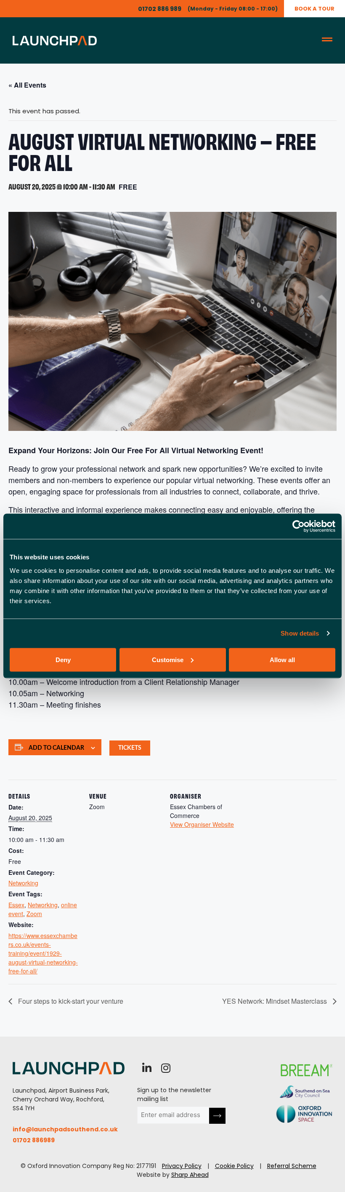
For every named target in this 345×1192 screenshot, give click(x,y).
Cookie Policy (234, 1166)
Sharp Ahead (190, 1175)
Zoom (34, 913)
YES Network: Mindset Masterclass (275, 1001)
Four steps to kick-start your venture (69, 1001)
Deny (63, 659)
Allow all (282, 659)
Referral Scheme (291, 1166)
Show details (300, 633)
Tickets (129, 748)
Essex (16, 905)
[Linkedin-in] (146, 1067)
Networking (23, 883)
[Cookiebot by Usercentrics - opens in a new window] (298, 526)
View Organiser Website (202, 824)
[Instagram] (165, 1067)
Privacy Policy (182, 1166)
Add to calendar (56, 748)
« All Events (27, 85)
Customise (167, 659)
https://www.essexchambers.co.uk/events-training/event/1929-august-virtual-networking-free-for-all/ (43, 953)
